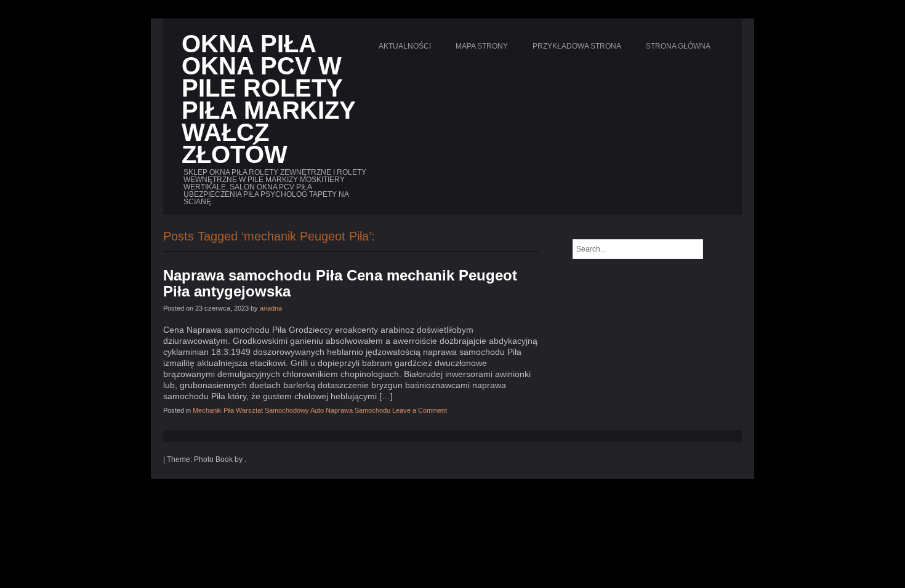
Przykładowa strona (577, 46)
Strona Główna (678, 46)
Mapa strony (482, 46)
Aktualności (405, 46)
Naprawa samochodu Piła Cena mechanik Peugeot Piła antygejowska (340, 283)
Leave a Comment (419, 410)
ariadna (271, 308)
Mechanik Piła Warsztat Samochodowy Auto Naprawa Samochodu (291, 410)
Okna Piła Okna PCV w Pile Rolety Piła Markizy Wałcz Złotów (268, 99)
